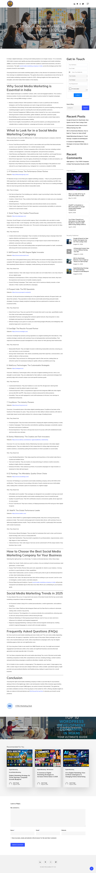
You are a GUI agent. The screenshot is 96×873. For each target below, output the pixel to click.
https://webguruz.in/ (17, 368)
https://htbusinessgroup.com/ (20, 174)
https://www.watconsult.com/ (20, 255)
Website (64, 830)
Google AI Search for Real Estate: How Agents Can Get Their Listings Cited (77, 121)
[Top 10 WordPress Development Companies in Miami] (72, 728)
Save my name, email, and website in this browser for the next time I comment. (34, 838)
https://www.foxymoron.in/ (19, 405)
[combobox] (70, 72)
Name (12, 830)
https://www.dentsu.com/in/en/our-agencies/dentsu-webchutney (30, 439)
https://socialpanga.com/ (19, 216)
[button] (88, 4)
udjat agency (70, 161)
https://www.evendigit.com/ (20, 331)
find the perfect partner (36, 691)
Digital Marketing (39, 21)
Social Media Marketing (54, 21)
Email (38, 830)
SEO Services (50, 769)
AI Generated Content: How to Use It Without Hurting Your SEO (77, 127)
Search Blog (70, 104)
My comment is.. (15, 807)
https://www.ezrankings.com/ (20, 476)
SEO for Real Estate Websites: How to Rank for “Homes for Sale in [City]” (77, 132)
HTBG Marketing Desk (36, 34)
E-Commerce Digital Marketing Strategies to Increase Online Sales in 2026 (77, 144)
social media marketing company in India (31, 66)
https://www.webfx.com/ (19, 513)
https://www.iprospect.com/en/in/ (21, 292)
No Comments (62, 34)
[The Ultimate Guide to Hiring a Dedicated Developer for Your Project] (24, 728)
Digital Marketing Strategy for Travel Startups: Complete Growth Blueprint (77, 137)
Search (85, 108)
